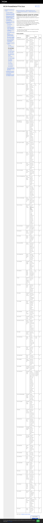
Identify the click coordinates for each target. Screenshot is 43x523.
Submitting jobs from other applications (11, 28)
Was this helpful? (35, 516)
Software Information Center (20, 10)
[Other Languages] (36, 6)
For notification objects (11, 55)
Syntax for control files (10, 40)
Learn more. (10, 521)
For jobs (9, 45)
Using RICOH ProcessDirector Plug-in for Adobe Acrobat (10, 74)
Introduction (9, 24)
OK (38, 520)
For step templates (11, 58)
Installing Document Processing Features (10, 72)
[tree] (8, 43)
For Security (10, 66)
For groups (10, 63)
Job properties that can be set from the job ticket (11, 69)
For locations (10, 65)
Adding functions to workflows (11, 30)
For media (10, 49)
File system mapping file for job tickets (11, 38)
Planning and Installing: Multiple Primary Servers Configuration (10, 17)
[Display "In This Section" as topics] (39, 6)
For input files (10, 52)
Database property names (10, 43)
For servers (10, 56)
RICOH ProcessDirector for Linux (10, 10)
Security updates (9, 12)
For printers (11, 48)
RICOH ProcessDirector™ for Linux (14, 6)
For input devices (11, 51)
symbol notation (10, 34)
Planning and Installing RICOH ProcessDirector (10, 14)
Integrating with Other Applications (10, 23)
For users (10, 62)
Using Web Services (11, 32)
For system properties (10, 60)
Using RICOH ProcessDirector (9, 20)
